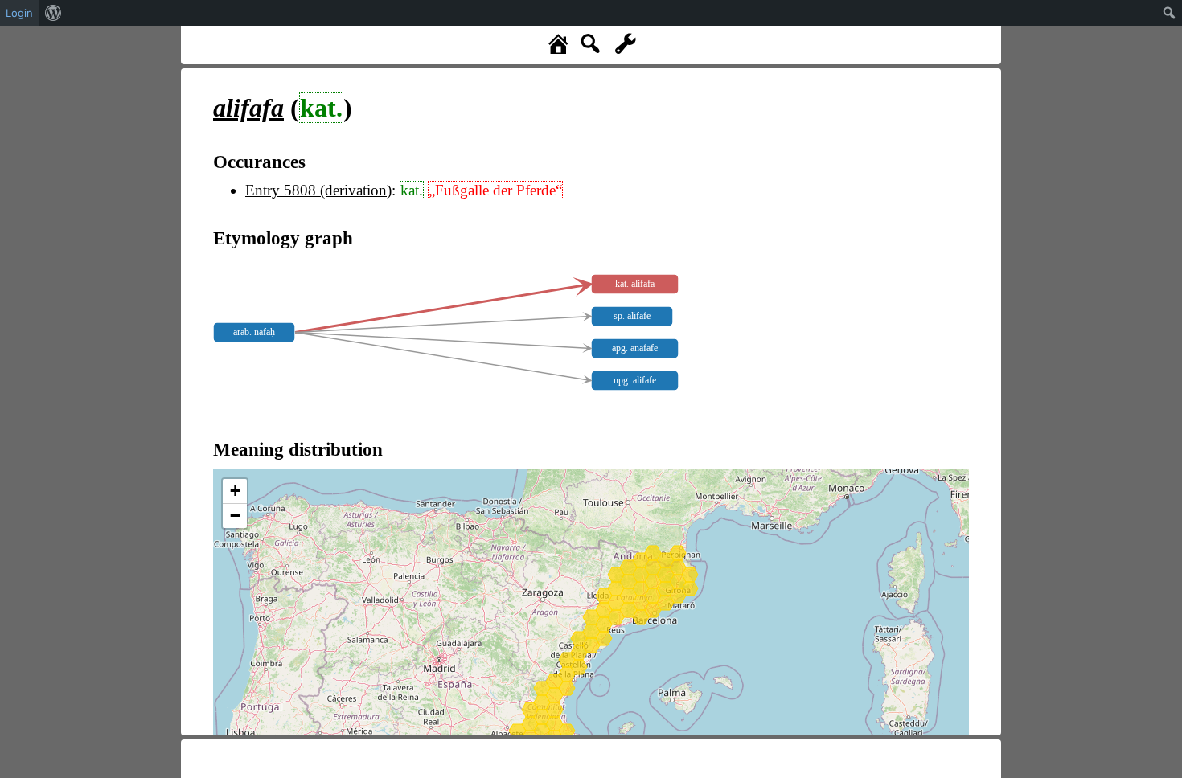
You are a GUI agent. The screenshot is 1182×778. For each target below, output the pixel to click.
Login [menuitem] (19, 12)
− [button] (235, 516)
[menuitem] (53, 13)
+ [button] (235, 491)
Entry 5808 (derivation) (318, 190)
